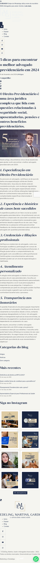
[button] (36, 559)
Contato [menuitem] (6, 36)
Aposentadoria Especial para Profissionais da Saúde (17, 393)
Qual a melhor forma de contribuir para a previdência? (17, 381)
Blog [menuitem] (5, 34)
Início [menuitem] (5, 29)
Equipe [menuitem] (6, 31)
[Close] (1, 26)
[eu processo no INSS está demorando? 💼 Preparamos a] (9, 440)
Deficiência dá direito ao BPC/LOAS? (12, 375)
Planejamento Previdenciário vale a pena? (14, 387)
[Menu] (1, 23)
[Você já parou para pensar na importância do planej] (9, 480)
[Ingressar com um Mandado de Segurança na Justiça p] (30, 419)
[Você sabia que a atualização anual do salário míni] (9, 419)
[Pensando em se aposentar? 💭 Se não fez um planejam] (30, 460)
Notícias (2, 357)
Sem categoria (5, 360)
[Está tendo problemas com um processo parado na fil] (30, 440)
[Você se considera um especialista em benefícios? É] (30, 480)
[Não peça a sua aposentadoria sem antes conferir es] (9, 460)
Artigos (21, 74)
